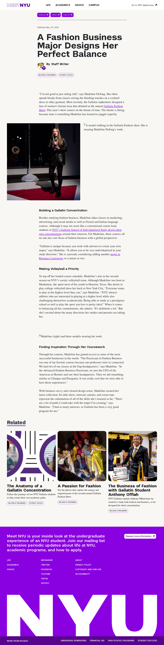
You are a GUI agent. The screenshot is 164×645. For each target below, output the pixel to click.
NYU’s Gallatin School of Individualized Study (80, 230)
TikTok (44, 578)
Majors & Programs (47, 75)
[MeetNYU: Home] (18, 5)
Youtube (45, 574)
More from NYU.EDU (17, 641)
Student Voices (66, 75)
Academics (62, 5)
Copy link (66, 15)
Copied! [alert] (67, 18)
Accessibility (82, 574)
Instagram (46, 560)
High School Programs (121, 641)
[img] (31, 456)
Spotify (45, 583)
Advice (79, 5)
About (78, 560)
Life (48, 5)
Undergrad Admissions (73, 641)
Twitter (54, 15)
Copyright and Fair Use (88, 569)
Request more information (138, 536)
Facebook (42, 15)
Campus (94, 5)
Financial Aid (97, 641)
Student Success (147, 641)
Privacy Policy (83, 565)
